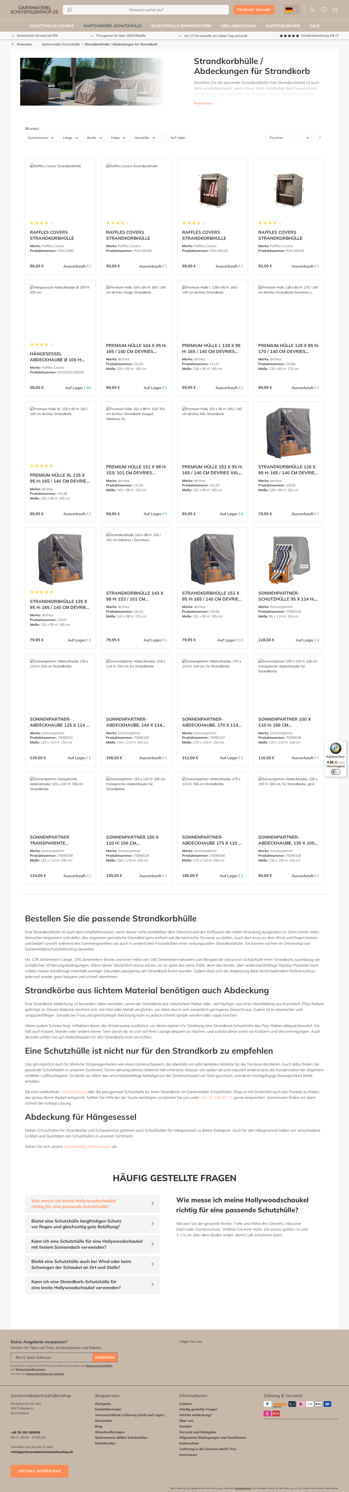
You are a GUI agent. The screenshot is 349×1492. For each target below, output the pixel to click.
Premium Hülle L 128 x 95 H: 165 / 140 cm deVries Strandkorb (211, 348)
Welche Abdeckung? (195, 1415)
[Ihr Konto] (312, 9)
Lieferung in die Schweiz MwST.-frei (207, 1449)
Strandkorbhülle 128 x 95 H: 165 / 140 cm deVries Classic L (287, 470)
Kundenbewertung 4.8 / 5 (320, 35)
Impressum (188, 1455)
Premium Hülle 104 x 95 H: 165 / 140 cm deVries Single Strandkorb (136, 348)
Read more (203, 103)
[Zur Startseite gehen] (34, 10)
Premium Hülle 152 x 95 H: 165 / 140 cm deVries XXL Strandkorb (212, 470)
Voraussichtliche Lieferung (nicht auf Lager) (130, 1415)
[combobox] (146, 10)
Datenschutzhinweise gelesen (45, 1373)
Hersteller (142, 138)
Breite (91, 138)
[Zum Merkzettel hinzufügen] (86, 166)
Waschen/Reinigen (110, 1432)
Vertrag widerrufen (39, 1471)
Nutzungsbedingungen (30, 1369)
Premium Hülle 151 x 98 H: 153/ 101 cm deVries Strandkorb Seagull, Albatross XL (136, 470)
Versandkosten (243, 1488)
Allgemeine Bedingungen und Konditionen (212, 1437)
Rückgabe (103, 1404)
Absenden (105, 1357)
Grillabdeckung (73, 1091)
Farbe (115, 138)
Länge (67, 138)
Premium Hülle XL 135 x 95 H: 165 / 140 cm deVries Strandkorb (59, 478)
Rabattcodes (105, 1443)
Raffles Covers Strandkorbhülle (52, 235)
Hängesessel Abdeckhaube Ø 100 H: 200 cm (56, 357)
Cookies (185, 1404)
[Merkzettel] (323, 9)
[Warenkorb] (335, 9)
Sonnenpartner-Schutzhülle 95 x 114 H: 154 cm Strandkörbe (286, 596)
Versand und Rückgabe (198, 1432)
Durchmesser (38, 138)
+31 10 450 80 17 (216, 1097)
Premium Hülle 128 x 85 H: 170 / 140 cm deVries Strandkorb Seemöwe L (288, 348)
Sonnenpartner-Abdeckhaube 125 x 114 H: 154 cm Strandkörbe (60, 722)
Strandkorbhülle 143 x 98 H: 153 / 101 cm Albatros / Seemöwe (134, 596)
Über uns (186, 1421)
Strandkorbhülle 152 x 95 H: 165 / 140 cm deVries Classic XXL (211, 596)
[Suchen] (69, 9)
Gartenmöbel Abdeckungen (87, 1146)
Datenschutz (189, 1443)
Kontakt (185, 1426)
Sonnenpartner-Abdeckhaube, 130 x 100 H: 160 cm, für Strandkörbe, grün (286, 840)
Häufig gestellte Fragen (198, 1409)
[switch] (335, 772)
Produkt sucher (254, 10)
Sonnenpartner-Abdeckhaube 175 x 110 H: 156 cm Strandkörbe (212, 840)
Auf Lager (178, 138)
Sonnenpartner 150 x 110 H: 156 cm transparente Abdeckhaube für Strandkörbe (132, 840)
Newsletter (104, 1421)
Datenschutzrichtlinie (99, 1365)
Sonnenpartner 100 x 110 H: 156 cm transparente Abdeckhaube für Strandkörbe (284, 722)
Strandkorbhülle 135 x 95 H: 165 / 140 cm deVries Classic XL (59, 604)
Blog (98, 1426)
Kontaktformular (108, 1409)
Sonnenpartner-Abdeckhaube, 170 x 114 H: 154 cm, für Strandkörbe (210, 722)
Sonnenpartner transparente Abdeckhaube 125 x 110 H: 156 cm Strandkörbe (60, 840)
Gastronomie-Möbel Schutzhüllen (121, 1437)
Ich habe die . (38, 1373)
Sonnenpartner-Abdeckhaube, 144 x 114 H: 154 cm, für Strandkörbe (134, 722)
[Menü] (344, 743)
